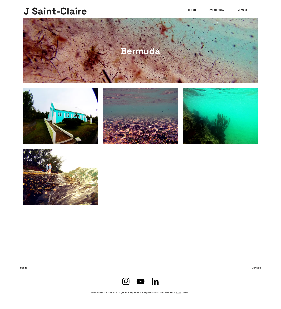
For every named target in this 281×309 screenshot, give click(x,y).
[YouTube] (140, 281)
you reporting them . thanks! (172, 292)
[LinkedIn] (155, 281)
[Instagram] (126, 281)
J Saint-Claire (55, 11)
